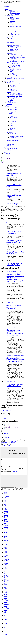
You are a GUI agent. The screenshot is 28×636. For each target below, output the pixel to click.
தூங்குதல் (9, 82)
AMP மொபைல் (11, 442)
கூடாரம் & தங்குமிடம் (15, 84)
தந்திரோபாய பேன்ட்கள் (15, 26)
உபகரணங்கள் (7, 43)
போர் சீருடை (10, 10)
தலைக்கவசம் (10, 126)
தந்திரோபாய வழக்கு (14, 11)
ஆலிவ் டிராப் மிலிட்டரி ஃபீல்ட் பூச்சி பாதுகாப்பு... (15, 232)
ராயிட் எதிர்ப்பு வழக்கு (15, 65)
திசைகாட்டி (12, 98)
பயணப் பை (12, 73)
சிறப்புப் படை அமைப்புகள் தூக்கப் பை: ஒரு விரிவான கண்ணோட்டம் (14, 306)
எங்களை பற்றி (7, 153)
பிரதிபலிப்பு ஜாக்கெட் (15, 14)
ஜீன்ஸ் (11, 29)
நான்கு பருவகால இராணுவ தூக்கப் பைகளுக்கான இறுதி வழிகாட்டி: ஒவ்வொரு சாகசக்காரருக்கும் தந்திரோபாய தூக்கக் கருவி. (15, 277)
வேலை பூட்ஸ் (13, 110)
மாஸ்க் (8, 138)
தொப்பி (11, 129)
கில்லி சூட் (9, 101)
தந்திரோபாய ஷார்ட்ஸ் (15, 27)
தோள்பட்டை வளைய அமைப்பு (17, 46)
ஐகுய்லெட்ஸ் (13, 121)
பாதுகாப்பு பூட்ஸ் (13, 109)
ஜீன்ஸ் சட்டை (13, 23)
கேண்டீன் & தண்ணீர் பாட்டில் (17, 94)
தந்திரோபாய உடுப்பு (14, 50)
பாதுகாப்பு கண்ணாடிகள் (15, 134)
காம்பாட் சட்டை (10, 15)
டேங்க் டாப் (12, 21)
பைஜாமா (12, 19)
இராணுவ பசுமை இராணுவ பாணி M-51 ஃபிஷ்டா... (14, 241)
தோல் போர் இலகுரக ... (13, 204)
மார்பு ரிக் (12, 51)
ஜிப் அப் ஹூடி (13, 31)
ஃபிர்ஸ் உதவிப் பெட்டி (14, 97)
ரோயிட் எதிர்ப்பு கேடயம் (15, 63)
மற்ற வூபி (12, 35)
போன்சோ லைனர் (14, 86)
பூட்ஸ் (8, 106)
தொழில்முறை (7, 146)
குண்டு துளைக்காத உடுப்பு (16, 54)
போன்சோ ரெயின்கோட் (12, 102)
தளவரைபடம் (4, 442)
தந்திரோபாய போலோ (15, 18)
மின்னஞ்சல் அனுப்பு (5, 445)
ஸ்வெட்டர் (9, 41)
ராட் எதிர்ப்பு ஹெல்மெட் (15, 66)
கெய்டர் (11, 100)
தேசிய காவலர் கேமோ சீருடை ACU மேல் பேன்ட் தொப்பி (15, 385)
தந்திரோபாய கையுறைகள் (13, 140)
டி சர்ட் (11, 17)
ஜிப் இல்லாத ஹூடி (14, 33)
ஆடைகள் (6, 9)
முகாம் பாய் (12, 89)
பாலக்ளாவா (12, 128)
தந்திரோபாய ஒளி (11, 145)
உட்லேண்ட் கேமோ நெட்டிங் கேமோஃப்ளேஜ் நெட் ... (14, 264)
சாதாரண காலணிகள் (15, 116)
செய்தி (5, 152)
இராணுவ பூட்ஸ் (13, 108)
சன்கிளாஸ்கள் (13, 137)
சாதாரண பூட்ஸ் (13, 112)
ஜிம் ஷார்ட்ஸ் (12, 39)
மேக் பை (12, 70)
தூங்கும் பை (13, 85)
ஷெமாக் (12, 130)
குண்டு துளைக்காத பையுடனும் (17, 58)
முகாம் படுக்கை (13, 88)
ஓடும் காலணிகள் (14, 117)
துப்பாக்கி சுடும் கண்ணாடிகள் (17, 136)
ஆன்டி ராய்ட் (10, 62)
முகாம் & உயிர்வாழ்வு (9, 81)
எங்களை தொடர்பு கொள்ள (10, 155)
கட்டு (8, 142)
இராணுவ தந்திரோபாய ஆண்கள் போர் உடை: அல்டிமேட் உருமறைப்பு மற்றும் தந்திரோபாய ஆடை (15, 332)
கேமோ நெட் (9, 104)
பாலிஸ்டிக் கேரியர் (14, 49)
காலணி (5, 105)
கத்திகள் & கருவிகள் (15, 93)
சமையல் (9, 92)
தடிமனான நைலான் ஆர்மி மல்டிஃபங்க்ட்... (14, 174)
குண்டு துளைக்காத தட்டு (16, 55)
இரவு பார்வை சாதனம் (12, 148)
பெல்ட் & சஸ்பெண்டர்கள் (13, 76)
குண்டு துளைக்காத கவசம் (16, 59)
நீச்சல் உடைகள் (10, 42)
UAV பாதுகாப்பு (10, 149)
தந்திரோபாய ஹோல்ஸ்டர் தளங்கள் (18, 47)
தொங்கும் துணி (13, 90)
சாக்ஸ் (8, 141)
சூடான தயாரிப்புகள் (15, 441)
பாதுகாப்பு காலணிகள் (15, 114)
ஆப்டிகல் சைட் (10, 150)
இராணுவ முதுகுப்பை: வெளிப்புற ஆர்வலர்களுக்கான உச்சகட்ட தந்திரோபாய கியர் (15, 359)
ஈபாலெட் (12, 124)
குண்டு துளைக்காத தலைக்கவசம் (18, 57)
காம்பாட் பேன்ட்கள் (11, 25)
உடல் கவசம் (9, 53)
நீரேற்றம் (11, 72)
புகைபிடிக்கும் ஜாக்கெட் (15, 34)
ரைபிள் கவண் (10, 77)
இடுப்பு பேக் (12, 74)
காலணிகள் (9, 113)
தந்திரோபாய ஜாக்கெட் (15, 13)
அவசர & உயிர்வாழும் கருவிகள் (14, 96)
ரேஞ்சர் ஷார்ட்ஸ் (10, 37)
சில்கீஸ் (11, 38)
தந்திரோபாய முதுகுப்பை (15, 69)
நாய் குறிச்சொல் (10, 144)
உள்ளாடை (12, 22)
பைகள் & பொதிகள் (11, 67)
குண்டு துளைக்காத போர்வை (17, 61)
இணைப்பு (12, 125)
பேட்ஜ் (11, 122)
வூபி (8, 30)
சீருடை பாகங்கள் (11, 120)
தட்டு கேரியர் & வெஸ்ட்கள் (13, 45)
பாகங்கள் (6, 118)
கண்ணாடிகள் (10, 132)
